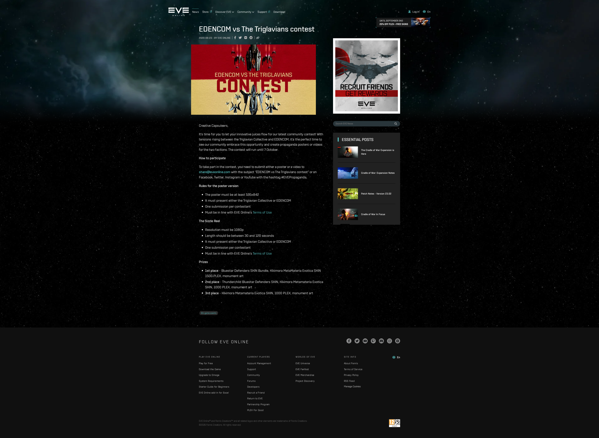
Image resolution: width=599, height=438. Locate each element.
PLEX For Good (255, 410)
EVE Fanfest (302, 369)
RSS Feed (349, 381)
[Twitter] (357, 340)
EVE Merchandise (305, 375)
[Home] (178, 15)
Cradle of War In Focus (373, 214)
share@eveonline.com (214, 172)
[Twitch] (373, 340)
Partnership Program (258, 404)
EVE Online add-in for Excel (214, 392)
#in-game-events (208, 313)
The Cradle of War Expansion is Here (377, 152)
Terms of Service (353, 369)
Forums (251, 381)
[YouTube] (365, 340)
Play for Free (206, 363)
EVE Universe (303, 363)
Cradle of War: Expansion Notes (378, 172)
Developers (253, 386)
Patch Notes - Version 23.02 (376, 193)
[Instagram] (389, 340)
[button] (414, 12)
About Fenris (351, 363)
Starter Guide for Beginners (214, 386)
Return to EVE (255, 398)
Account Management (259, 363)
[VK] (397, 340)
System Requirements (211, 381)
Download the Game (210, 369)
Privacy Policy (351, 375)
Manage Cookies (352, 386)
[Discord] (381, 340)
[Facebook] (348, 340)
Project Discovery (305, 381)
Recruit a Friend (256, 392)
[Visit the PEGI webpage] (394, 423)
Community (253, 375)
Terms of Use (262, 212)
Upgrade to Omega (209, 375)
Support (251, 369)
